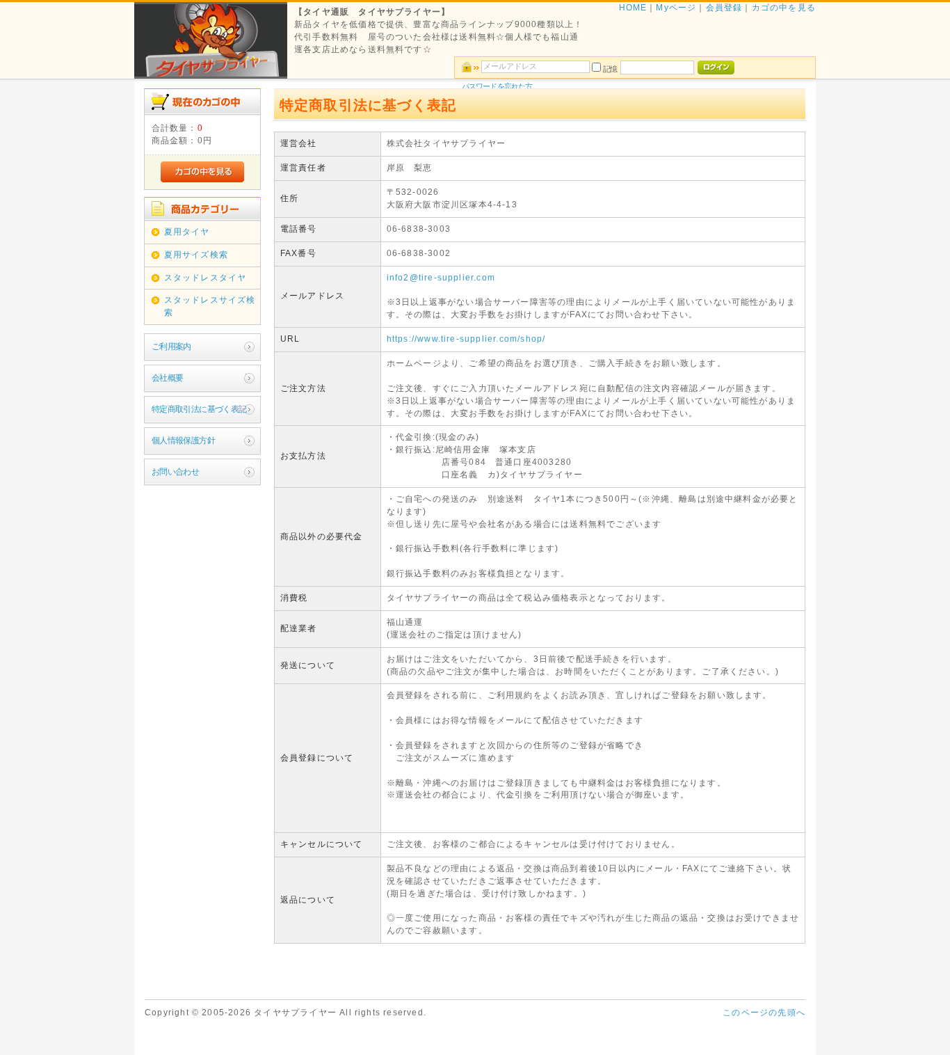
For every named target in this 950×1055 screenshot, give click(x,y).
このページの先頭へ (764, 1012)
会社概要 (168, 378)
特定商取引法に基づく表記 (199, 409)
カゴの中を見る (784, 8)
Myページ (676, 8)
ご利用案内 (171, 346)
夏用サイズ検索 (196, 255)
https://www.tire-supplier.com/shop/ (466, 339)
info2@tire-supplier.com (441, 278)
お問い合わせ (175, 472)
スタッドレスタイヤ (205, 278)
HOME (633, 8)
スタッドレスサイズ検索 (210, 306)
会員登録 (724, 8)
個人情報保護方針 (183, 440)
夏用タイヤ (187, 232)
